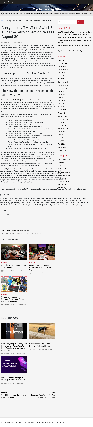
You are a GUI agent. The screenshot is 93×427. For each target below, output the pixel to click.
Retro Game (4, 23)
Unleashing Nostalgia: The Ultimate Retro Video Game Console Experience (12, 299)
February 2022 (62, 150)
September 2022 (63, 128)
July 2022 (61, 135)
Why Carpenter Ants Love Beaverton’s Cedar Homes (31, 13)
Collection (18, 233)
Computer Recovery (64, 172)
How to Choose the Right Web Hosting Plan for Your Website (65, 13)
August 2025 (62, 66)
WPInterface (60, 422)
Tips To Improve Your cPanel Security (70, 51)
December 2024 (63, 70)
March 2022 (62, 147)
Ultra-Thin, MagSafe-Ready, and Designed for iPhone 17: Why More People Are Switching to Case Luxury (14, 347)
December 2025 (63, 60)
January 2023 (62, 116)
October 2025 (62, 63)
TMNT (40, 233)
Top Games (61, 187)
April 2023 (61, 107)
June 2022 (61, 138)
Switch (36, 233)
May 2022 (61, 141)
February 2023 (62, 113)
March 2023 (62, 110)
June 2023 (61, 101)
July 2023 (61, 97)
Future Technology (64, 175)
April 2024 (61, 79)
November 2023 (63, 85)
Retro (31, 233)
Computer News (5, 374)
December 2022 (63, 119)
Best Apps (61, 163)
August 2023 (62, 94)
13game (6, 233)
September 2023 (63, 91)
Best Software (62, 166)
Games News (62, 178)
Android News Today (6, 341)
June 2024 (61, 73)
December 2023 (63, 82)
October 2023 (62, 88)
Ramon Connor (17, 42)
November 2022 (63, 122)
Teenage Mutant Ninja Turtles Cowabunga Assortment (24, 100)
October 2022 (62, 125)
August (12, 233)
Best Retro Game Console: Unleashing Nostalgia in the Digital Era (40, 267)
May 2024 (61, 76)
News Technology (33, 341)
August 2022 (62, 132)
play (22, 233)
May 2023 (61, 104)
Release (27, 233)
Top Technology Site (47, 9)
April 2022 (61, 144)
